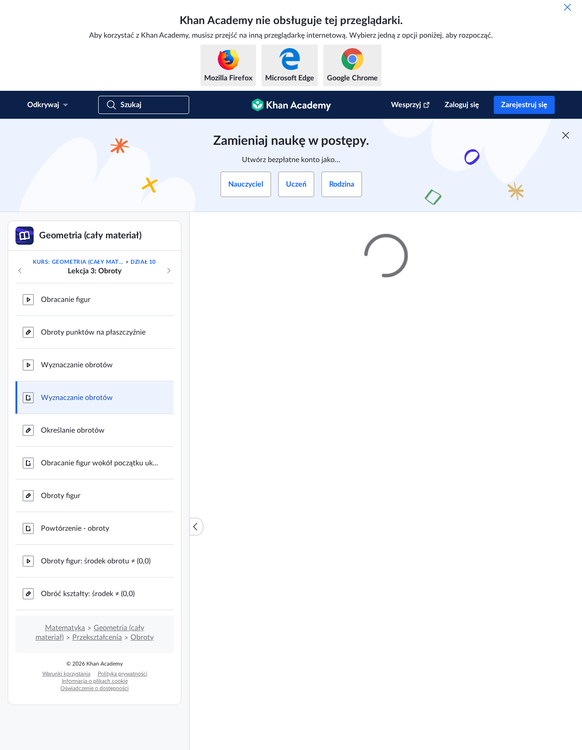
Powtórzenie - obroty (75, 528)
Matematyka (65, 628)
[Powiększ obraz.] (386, 472)
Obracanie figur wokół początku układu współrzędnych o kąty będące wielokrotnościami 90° (100, 463)
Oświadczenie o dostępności (94, 688)
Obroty (142, 637)
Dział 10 (143, 262)
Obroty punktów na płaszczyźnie (93, 332)
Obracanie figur (65, 299)
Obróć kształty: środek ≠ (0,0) (88, 593)
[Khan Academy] (291, 104)
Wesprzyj (406, 105)
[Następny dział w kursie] (168, 270)
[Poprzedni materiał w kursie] (20, 270)
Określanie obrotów (73, 430)
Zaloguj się (462, 105)
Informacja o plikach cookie (95, 681)
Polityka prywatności (122, 673)
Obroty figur (60, 495)
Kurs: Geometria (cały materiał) (78, 262)
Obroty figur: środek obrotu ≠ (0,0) (96, 561)
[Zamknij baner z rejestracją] (566, 135)
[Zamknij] (567, 7)
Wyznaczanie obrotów (77, 365)
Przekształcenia (97, 637)
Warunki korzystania (66, 673)
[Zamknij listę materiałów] (196, 527)
